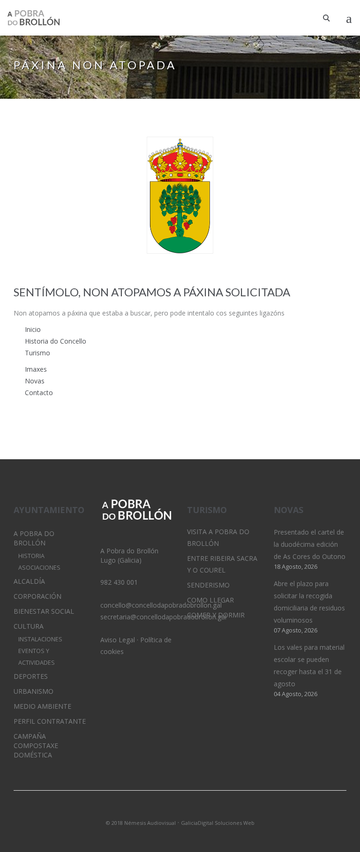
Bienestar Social (44, 611)
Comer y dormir (216, 614)
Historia (31, 556)
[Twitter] (164, 810)
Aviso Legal (117, 639)
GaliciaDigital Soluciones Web (218, 822)
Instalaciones (40, 639)
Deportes (31, 676)
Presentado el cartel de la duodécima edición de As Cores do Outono (309, 544)
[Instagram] (180, 810)
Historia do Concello (55, 341)
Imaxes (36, 369)
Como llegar (210, 599)
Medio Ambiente (42, 706)
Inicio (33, 329)
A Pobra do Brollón (34, 538)
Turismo (37, 352)
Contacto (39, 392)
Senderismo (208, 584)
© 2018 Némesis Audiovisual (141, 822)
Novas (35, 380)
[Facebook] (196, 810)
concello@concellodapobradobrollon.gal (161, 605)
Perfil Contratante (50, 721)
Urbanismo (33, 691)
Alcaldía (29, 581)
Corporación (37, 596)
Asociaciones (39, 568)
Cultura (29, 626)
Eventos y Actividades (36, 657)
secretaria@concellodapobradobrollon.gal (163, 616)
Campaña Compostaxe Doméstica (36, 745)
